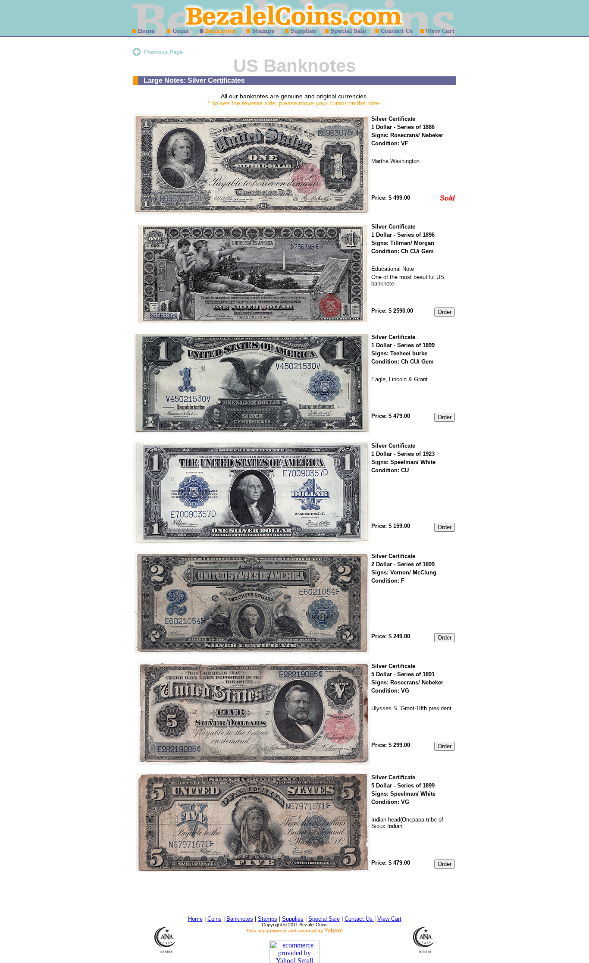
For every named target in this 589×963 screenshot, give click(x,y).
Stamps (267, 919)
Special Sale (324, 919)
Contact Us (359, 919)
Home (195, 919)
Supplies (293, 919)
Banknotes (239, 919)
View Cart (389, 919)
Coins (214, 919)
